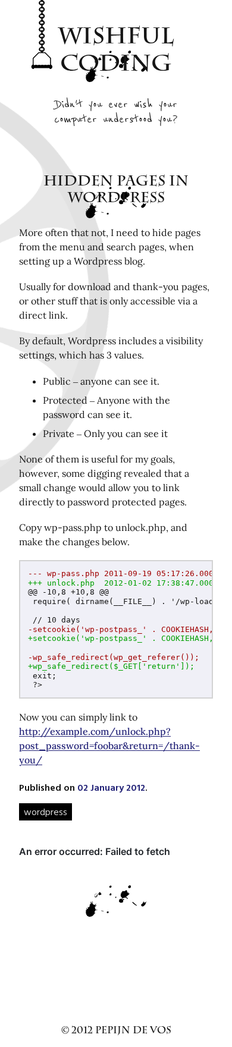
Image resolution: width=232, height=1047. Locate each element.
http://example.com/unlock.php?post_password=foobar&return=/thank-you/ (109, 745)
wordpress (45, 812)
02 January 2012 (111, 787)
